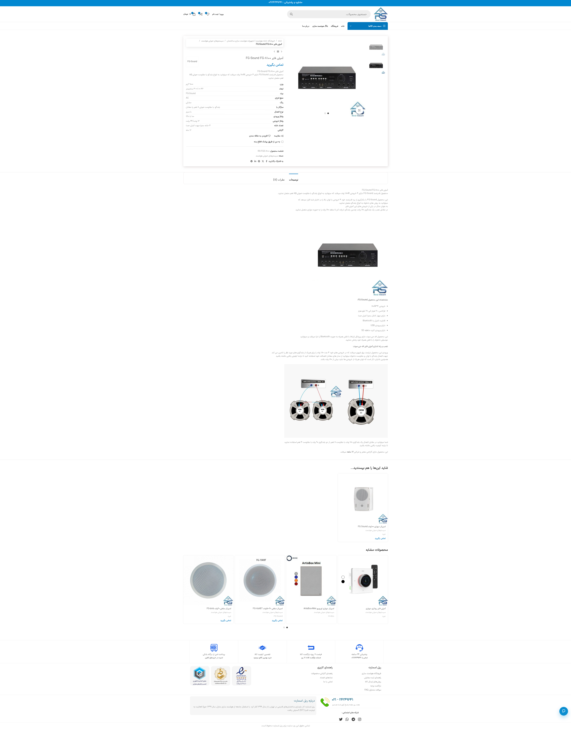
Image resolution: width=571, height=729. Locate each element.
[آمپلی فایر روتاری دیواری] (363, 580)
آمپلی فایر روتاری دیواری (376, 608)
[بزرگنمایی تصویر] (359, 110)
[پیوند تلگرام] (251, 161)
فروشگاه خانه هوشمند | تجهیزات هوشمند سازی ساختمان (251, 41)
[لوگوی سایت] (381, 14)
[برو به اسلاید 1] (328, 113)
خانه (280, 41)
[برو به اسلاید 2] (325, 113)
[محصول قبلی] (281, 51)
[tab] (293, 178)
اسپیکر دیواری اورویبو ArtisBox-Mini (319, 608)
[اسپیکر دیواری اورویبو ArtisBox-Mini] (311, 580)
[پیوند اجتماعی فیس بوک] (266, 161)
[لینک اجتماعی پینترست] (259, 161)
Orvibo (331, 616)
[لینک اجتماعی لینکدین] (255, 161)
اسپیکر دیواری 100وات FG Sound (372, 526)
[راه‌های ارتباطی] (563, 711)
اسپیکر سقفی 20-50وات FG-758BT (268, 608)
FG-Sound (192, 61)
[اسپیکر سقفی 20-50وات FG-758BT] (260, 580)
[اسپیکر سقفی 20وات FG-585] (208, 580)
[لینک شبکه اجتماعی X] (263, 161)
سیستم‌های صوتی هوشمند (212, 41)
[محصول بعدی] (274, 51)
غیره (384, 534)
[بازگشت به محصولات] (278, 51)
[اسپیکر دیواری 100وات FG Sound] (363, 498)
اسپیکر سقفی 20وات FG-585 (219, 608)
